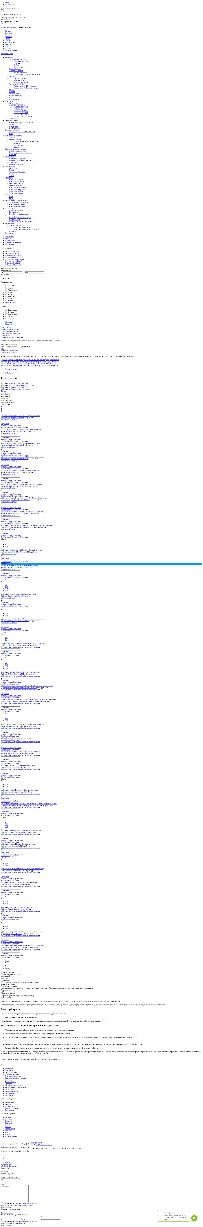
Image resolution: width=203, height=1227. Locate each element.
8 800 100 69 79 (19, 18)
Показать (8, 322)
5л (6, 585)
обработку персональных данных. (26, 982)
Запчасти (17, 143)
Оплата (7, 39)
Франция (11, 318)
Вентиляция (9, 1080)
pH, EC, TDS (9, 1089)
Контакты (8, 33)
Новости (8, 44)
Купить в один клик (24, 1205)
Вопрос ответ (10, 42)
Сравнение (17, 426)
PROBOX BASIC (20, 109)
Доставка (8, 37)
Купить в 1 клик (7, 426)
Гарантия (8, 35)
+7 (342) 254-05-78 (7, 18)
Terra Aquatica (12, 290)
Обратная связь (6, 1162)
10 (20, 265)
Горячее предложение (13, 242)
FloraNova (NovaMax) (21, 61)
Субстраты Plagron (12, 265)
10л (6, 587)
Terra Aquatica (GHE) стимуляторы (26, 88)
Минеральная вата (11, 257)
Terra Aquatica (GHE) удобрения (25, 86)
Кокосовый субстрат (12, 255)
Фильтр (3, 391)
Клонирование (10, 1095)
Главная (8, 31)
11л (6, 544)
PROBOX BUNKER (21, 111)
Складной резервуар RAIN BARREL (27, 141)
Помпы (16, 147)
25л (6, 863)
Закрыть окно (6, 990)
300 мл (7, 589)
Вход (7, 3)
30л (6, 613)
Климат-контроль (11, 1091)
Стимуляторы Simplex (21, 82)
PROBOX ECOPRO (21, 107)
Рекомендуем (10, 240)
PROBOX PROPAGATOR (23, 116)
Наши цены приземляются (10, 333)
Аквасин (11, 298)
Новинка (8, 238)
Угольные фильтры (12, 1074)
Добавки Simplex (20, 80)
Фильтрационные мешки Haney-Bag (27, 229)
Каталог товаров (7, 54)
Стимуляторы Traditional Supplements (27, 74)
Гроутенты (9, 1070)
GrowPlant (11, 296)
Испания (11, 312)
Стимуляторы (18, 67)
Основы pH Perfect (20, 73)
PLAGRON (12, 286)
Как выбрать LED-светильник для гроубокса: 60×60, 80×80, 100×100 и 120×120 (29, 365)
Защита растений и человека (15, 1087)
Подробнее (5, 424)
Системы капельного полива (15, 1078)
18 (21, 255)
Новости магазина (10, 344)
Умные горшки (10, 1082)
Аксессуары (9, 1093)
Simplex (10, 288)
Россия (10, 316)
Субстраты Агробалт (12, 253)
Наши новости (6, 328)
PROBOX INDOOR (21, 113)
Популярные (9, 237)
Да (9, 278)
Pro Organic (18, 63)
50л (6, 546)
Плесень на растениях (9, 352)
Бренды (8, 48)
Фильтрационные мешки (23, 227)
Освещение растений (12, 1072)
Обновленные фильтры (9, 331)
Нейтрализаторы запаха (13, 1086)
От (2, 272)
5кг (6, 640)
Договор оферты (11, 50)
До (24, 272)
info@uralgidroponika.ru (44, 1145)
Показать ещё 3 (10, 302)
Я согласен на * (21, 982)
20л (6, 667)
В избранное (5, 427)
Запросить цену (20, 1223)
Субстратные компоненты (14, 259)
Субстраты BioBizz (12, 263)
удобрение (9, 1068)
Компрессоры (18, 145)
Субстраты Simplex (12, 251)
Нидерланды (12, 310)
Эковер (10, 301)
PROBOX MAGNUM (21, 115)
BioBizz (10, 294)
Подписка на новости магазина (12, 337)
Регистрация (9, 4)
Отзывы (8, 40)
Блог (6, 46)
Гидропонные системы (13, 1076)
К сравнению (18, 800)
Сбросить (8, 324)
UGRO (10, 292)
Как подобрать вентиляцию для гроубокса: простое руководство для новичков (29, 362)
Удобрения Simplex (20, 78)
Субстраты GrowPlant (13, 261)
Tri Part (16, 65)
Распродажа (9, 244)
